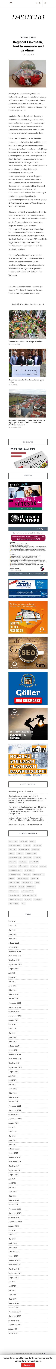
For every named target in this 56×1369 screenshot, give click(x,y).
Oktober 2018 (13, 1320)
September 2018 (14, 1325)
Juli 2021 (11, 1179)
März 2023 (12, 1093)
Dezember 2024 (14, 1003)
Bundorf (13, 849)
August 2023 (13, 1072)
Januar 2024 (13, 1050)
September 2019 (14, 1273)
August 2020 (13, 1226)
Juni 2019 (12, 1286)
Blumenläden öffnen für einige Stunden (25, 341)
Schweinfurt (27, 883)
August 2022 (13, 1123)
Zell (23, 903)
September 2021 (14, 1170)
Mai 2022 (11, 1136)
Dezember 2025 (14, 951)
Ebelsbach (35, 849)
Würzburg (37, 899)
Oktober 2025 (13, 960)
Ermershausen (31, 853)
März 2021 (12, 1196)
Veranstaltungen (16, 899)
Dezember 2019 (14, 1260)
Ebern (12, 853)
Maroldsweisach (15, 870)
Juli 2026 (11, 921)
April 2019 (12, 1295)
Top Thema (31, 887)
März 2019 (12, 1299)
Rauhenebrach (38, 874)
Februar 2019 (13, 1303)
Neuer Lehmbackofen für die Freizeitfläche (25, 824)
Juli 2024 (11, 1024)
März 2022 (12, 1144)
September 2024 (15, 1016)
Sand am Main (14, 883)
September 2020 (15, 1222)
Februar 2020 (13, 1252)
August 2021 (13, 1175)
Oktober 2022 (13, 1114)
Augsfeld (27, 845)
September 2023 (14, 1067)
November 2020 (14, 1213)
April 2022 (12, 1140)
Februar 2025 (13, 994)
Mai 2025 (11, 981)
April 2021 (12, 1192)
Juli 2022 (11, 1127)
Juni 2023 (12, 1080)
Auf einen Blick (15, 845)
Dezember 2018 (14, 1312)
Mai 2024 (11, 1033)
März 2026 (12, 939)
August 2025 (13, 969)
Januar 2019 (13, 1307)
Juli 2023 (11, 1076)
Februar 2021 (13, 1200)
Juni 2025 (12, 977)
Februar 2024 (13, 1046)
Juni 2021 (12, 1183)
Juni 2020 (12, 1235)
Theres (21, 887)
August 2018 (13, 1329)
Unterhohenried (27, 891)
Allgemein (24, 37)
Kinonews (13, 862)
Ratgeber (27, 874)
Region (33, 37)
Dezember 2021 (14, 1157)
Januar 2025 (13, 999)
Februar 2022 (13, 1149)
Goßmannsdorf (15, 858)
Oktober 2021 (13, 1166)
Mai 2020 (11, 1239)
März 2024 (12, 1042)
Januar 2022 (13, 1153)
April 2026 (12, 934)
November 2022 (14, 1110)
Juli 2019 (11, 1282)
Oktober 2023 (13, 1063)
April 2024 (12, 1037)
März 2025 (12, 990)
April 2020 (12, 1243)
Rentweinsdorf (23, 878)
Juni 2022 (12, 1132)
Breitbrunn (37, 845)
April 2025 (12, 986)
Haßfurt (27, 858)
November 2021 (14, 1162)
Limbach (43, 866)
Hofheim (37, 858)
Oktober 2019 (13, 1269)
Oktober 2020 (13, 1217)
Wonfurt (28, 899)
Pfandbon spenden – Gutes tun (20, 792)
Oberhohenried (15, 874)
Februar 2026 (13, 943)
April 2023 (12, 1089)
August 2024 (13, 1020)
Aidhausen (13, 841)
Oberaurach (29, 870)
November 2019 (14, 1265)
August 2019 (13, 1277)
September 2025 (14, 964)
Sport (37, 883)
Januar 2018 (13, 1333)
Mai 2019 (11, 1290)
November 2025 (14, 956)
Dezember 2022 (14, 1106)
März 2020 (12, 1247)
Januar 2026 (13, 947)
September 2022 (14, 1119)
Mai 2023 (11, 1084)
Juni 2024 (12, 1029)
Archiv (32, 841)
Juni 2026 (12, 926)
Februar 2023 (13, 1097)
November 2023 (14, 1059)
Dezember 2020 (14, 1209)
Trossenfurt (14, 891)
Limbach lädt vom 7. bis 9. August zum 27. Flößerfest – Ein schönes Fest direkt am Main (26, 819)
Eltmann (20, 853)
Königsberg (23, 866)
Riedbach (35, 878)
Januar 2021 (13, 1205)
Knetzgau (13, 866)
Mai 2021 (11, 1187)
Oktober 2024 (13, 1012)
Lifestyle (34, 866)
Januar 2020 (13, 1256)
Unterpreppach (15, 895)
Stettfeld (13, 887)
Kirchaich (23, 862)
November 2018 (14, 1316)
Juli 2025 (11, 973)
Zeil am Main (14, 903)
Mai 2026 (11, 930)
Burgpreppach (24, 849)
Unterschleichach (29, 895)
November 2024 (14, 1007)
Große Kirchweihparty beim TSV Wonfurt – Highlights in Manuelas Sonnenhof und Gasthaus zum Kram (26, 422)
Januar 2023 (13, 1102)
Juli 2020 (11, 1230)
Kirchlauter (34, 862)
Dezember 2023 (14, 1054)
